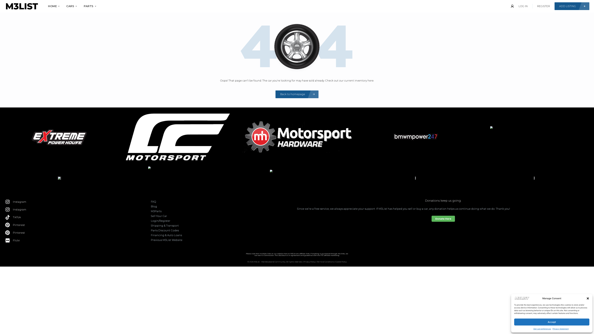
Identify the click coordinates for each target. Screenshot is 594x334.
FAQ (153, 201)
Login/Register (160, 220)
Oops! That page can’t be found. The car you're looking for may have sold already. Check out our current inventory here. (297, 80)
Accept (552, 322)
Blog (154, 206)
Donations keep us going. (443, 200)
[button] (587, 298)
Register (543, 6)
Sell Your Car (159, 216)
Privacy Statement (561, 329)
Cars (70, 6)
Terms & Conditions (325, 262)
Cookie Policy (341, 262)
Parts (88, 6)
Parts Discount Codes (165, 230)
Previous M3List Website (166, 240)
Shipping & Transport (165, 225)
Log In (523, 6)
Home (52, 6)
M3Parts (156, 211)
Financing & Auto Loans (166, 235)
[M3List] (22, 6)
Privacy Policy (309, 262)
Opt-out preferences (542, 329)
